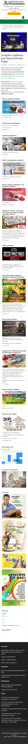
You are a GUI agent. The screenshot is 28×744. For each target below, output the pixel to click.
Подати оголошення (14, 13)
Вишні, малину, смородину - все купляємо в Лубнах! (13, 185)
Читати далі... (6, 240)
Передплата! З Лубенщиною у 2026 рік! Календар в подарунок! (14, 351)
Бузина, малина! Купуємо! (11, 99)
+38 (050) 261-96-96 (8, 6)
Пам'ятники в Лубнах (9, 319)
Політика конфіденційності (19, 736)
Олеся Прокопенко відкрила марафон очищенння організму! (13, 276)
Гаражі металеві (7, 245)
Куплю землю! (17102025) (10, 389)
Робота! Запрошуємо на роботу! (12, 160)
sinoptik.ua (17, 625)
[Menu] (26, 21)
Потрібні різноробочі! (9, 135)
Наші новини (4, 64)
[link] (12, 76)
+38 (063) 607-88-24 (18, 6)
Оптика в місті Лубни (9, 414)
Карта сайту (7, 736)
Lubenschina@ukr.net (13, 8)
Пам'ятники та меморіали (11, 123)
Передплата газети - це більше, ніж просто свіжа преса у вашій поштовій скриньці (13, 212)
